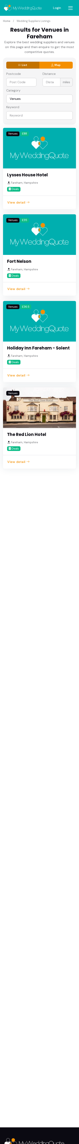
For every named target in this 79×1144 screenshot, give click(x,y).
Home (6, 21)
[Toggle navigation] (70, 8)
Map (57, 65)
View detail (16, 202)
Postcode (13, 74)
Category (13, 90)
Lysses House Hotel (27, 175)
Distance (49, 74)
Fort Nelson (19, 261)
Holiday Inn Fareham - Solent (38, 348)
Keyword (12, 107)
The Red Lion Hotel (26, 434)
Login (57, 8)
